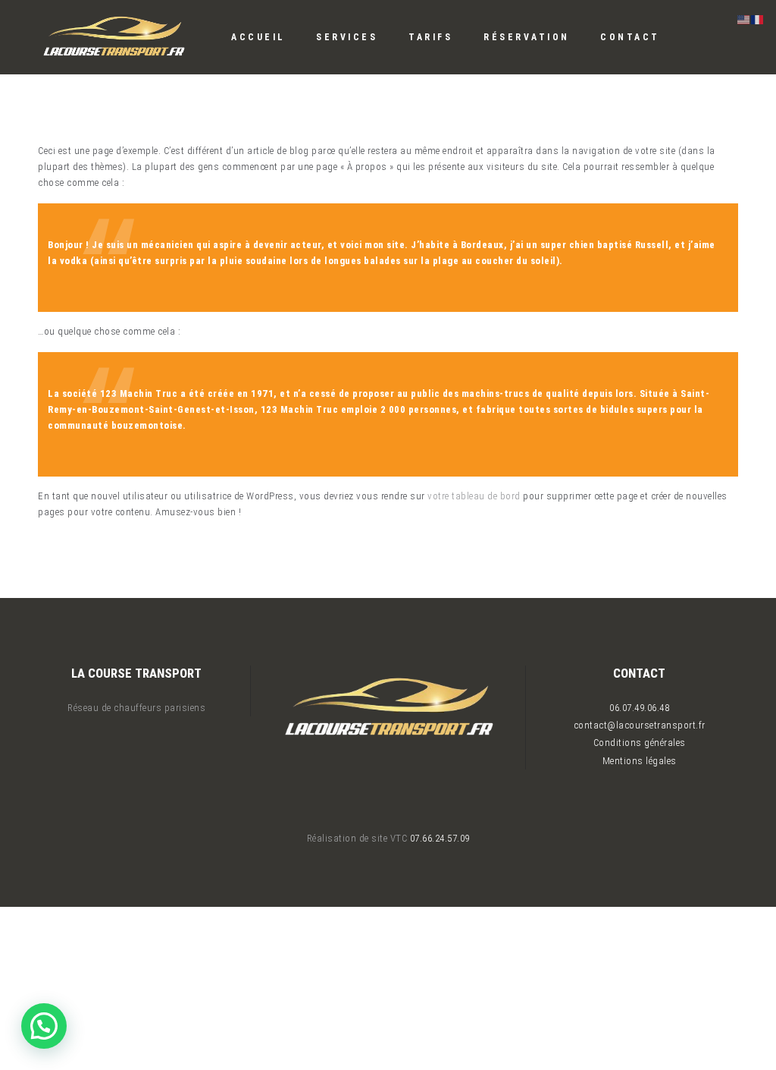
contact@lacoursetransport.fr (640, 725)
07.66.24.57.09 (440, 838)
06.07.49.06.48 (639, 707)
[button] (44, 1026)
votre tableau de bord (474, 496)
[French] (758, 18)
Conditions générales (639, 742)
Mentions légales (639, 760)
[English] (744, 18)
